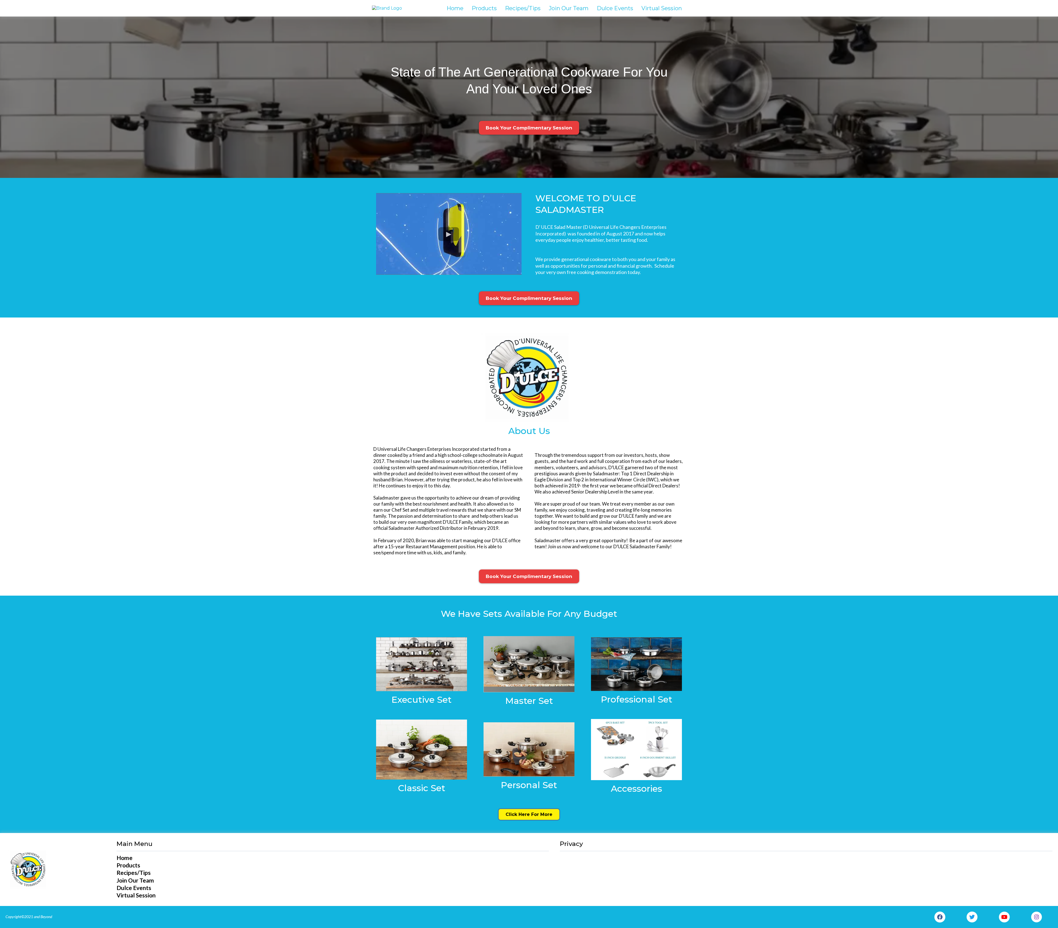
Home (455, 8)
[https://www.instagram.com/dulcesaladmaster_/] (1036, 916)
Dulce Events (615, 8)
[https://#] (421, 664)
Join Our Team (569, 8)
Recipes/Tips (523, 8)
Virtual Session (661, 8)
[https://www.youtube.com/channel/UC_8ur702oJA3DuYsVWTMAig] (1004, 916)
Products (484, 8)
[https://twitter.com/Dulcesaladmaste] (972, 916)
